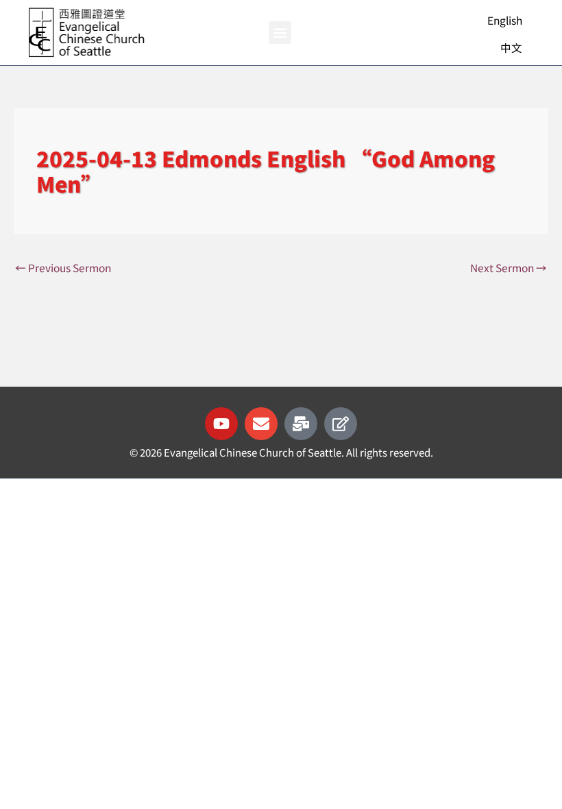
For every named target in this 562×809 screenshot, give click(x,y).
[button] (280, 32)
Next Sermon (508, 267)
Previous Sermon (63, 267)
